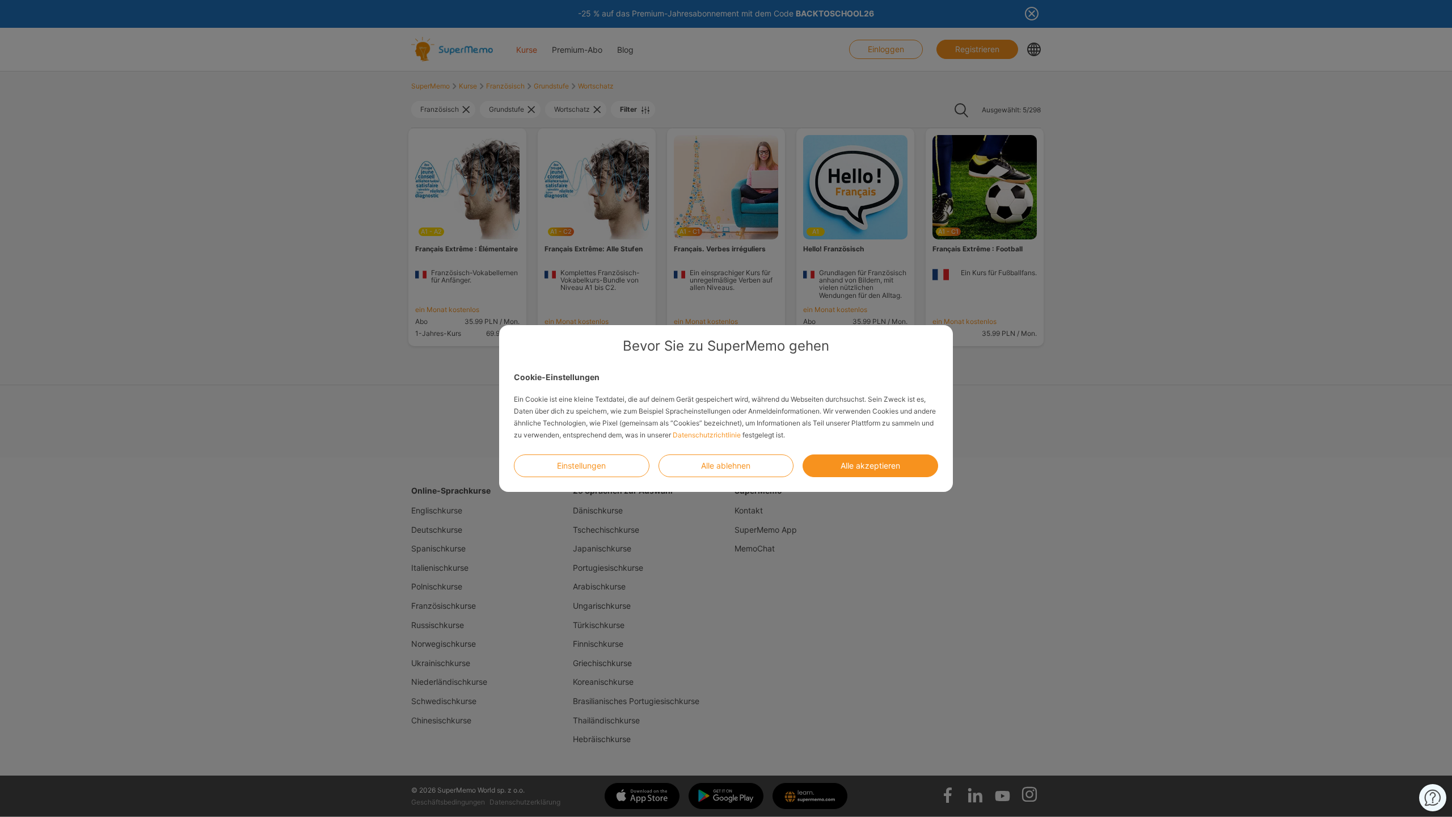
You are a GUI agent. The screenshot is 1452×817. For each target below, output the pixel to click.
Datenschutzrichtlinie (707, 435)
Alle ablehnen (725, 465)
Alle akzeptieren (870, 465)
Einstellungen (581, 465)
